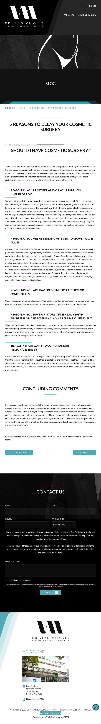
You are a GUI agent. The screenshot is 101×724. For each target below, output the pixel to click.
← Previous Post (19, 452)
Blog (22, 108)
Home (12, 108)
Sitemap (87, 710)
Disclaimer (77, 710)
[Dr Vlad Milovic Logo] (24, 26)
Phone (8, 519)
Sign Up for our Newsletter (20, 580)
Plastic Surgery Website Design (46, 717)
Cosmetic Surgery (32, 144)
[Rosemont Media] (66, 717)
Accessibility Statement (50, 713)
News (43, 144)
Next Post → (84, 452)
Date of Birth (58, 519)
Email (54, 505)
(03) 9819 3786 (88, 14)
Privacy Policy (65, 710)
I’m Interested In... (14, 562)
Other (49, 144)
